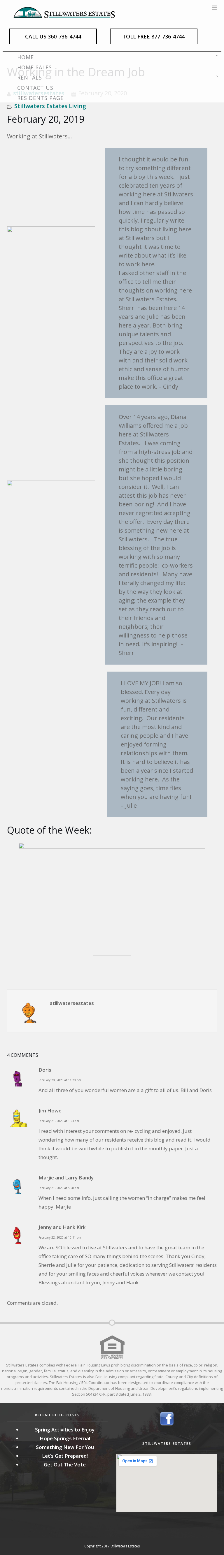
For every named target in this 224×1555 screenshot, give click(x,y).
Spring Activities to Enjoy (64, 1429)
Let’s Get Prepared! (65, 1455)
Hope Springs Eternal (65, 1438)
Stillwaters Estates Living (50, 106)
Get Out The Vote (65, 1464)
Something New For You (65, 1447)
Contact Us (35, 87)
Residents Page (40, 97)
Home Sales (34, 67)
